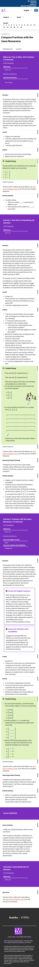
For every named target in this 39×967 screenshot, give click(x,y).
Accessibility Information (24, 937)
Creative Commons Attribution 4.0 (16, 942)
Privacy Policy (12, 937)
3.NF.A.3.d (8, 70)
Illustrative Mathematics (15, 941)
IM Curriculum (32, 1)
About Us (33, 2)
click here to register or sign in (15, 899)
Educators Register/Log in (28, 6)
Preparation (8, 49)
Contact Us (33, 4)
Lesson (19, 49)
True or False (8, 82)
